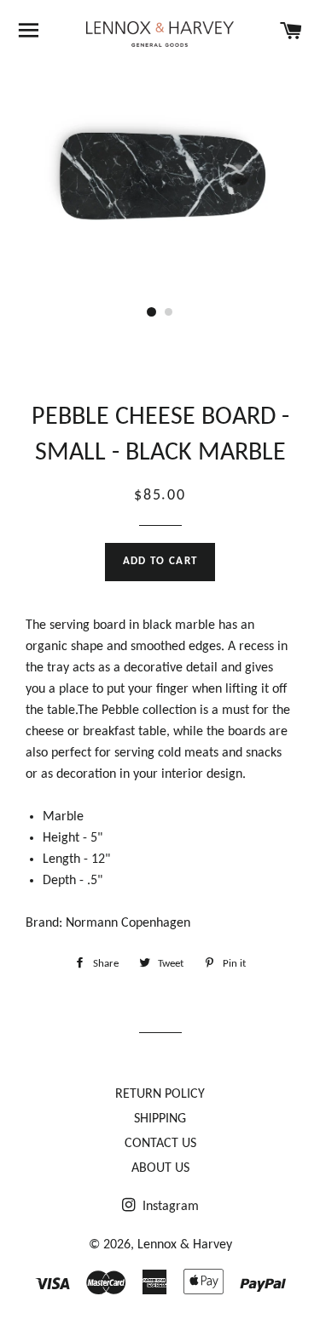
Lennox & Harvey (184, 1245)
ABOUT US (160, 1168)
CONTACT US (160, 1143)
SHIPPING (160, 1119)
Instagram (169, 1206)
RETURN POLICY (160, 1094)
